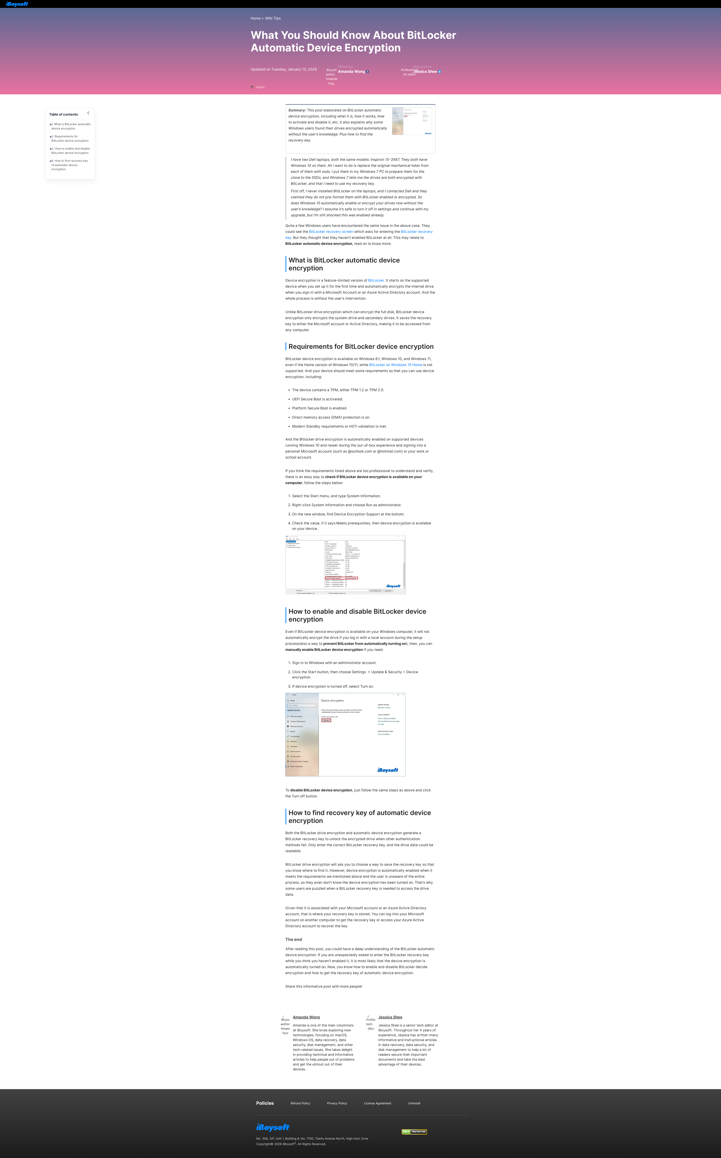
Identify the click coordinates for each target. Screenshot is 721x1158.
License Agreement (377, 1103)
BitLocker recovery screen (331, 231)
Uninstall (414, 1103)
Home (256, 18)
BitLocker (376, 280)
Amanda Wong (351, 71)
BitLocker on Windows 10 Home (395, 365)
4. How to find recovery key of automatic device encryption (69, 165)
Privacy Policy (337, 1103)
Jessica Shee (425, 71)
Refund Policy (300, 1103)
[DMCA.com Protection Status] (414, 1128)
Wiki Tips (273, 18)
